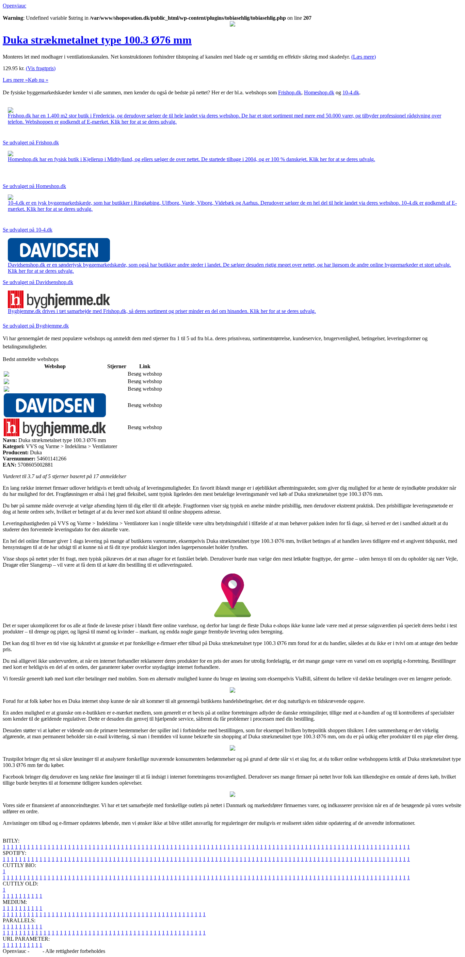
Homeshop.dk (319, 92)
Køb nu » (38, 80)
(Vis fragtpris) (40, 68)
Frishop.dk (289, 92)
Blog (36, 951)
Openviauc (14, 6)
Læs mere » (15, 80)
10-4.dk (350, 92)
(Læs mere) (363, 57)
